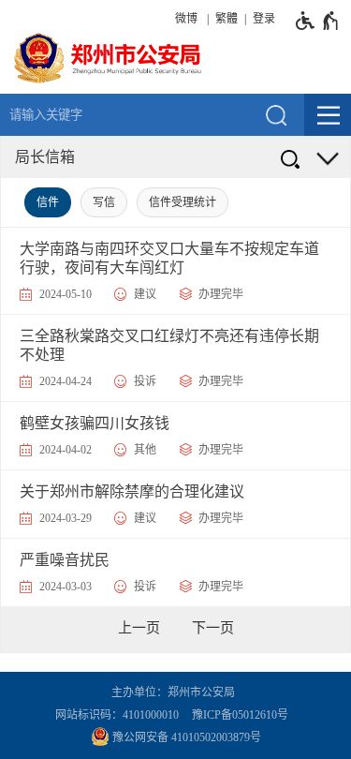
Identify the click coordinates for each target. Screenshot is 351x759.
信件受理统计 (182, 202)
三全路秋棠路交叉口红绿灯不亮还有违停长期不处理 (169, 345)
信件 (48, 202)
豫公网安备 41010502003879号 (185, 737)
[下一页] (213, 627)
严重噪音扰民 (65, 560)
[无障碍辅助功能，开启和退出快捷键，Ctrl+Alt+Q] (318, 20)
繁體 (226, 18)
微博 (186, 18)
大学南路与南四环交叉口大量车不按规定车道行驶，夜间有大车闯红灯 (169, 258)
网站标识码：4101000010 (119, 715)
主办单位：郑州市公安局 (176, 692)
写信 (104, 202)
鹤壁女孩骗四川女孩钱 (94, 423)
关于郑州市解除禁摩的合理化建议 (132, 491)
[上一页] (139, 627)
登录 (264, 18)
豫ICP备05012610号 (240, 715)
